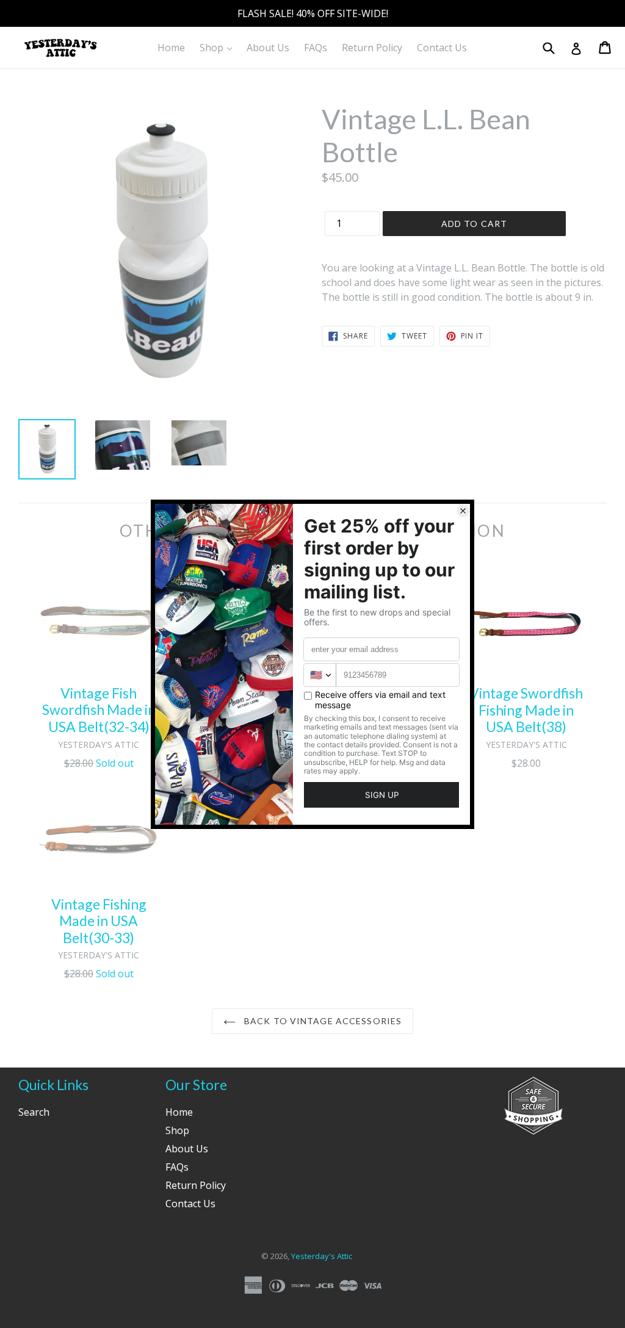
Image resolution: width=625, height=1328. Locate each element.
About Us (268, 47)
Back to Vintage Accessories (322, 1021)
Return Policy (372, 47)
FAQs (315, 47)
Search (33, 1112)
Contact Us (442, 47)
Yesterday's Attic (321, 1256)
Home (171, 47)
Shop (219, 47)
